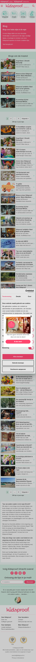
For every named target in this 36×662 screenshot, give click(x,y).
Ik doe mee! (18, 342)
